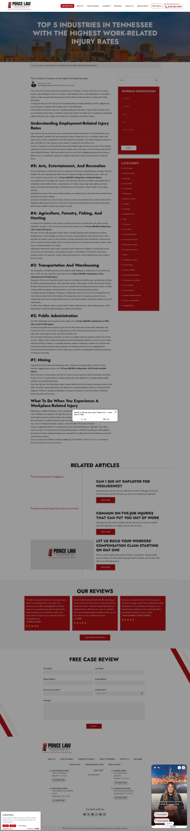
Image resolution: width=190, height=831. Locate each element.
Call (85, 419)
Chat (107, 419)
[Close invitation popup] (115, 412)
